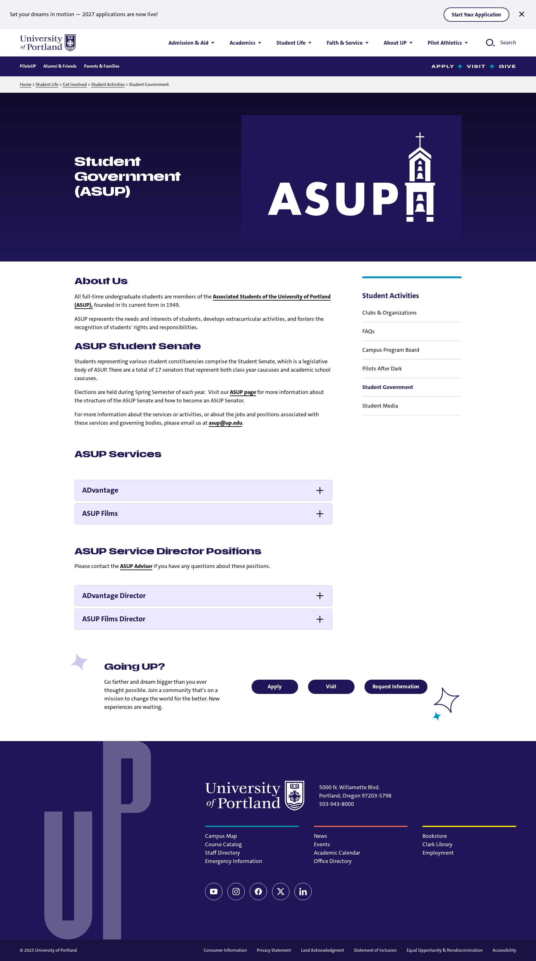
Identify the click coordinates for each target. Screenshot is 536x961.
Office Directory (333, 861)
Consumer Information (225, 950)
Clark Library (437, 844)
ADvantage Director (114, 596)
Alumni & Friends (60, 66)
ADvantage (100, 490)
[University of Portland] (48, 42)
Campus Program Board (390, 350)
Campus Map (221, 836)
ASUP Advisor (136, 566)
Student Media (380, 405)
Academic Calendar (337, 852)
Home (25, 84)
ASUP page (243, 392)
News (320, 836)
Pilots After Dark (382, 368)
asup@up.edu (225, 423)
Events (322, 844)
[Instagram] (236, 891)
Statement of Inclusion (375, 950)
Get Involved (75, 84)
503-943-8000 (336, 804)
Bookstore (434, 836)
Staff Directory (222, 852)
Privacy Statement (274, 950)
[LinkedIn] (303, 891)
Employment (438, 852)
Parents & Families (101, 66)
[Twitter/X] (280, 891)
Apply (443, 66)
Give (507, 66)
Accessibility (504, 950)
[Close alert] (522, 14)
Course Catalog (223, 844)
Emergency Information (233, 861)
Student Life (47, 84)
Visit (476, 66)
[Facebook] (258, 891)
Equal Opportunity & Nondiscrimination (445, 950)
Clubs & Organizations (389, 312)
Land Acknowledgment (322, 950)
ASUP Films (100, 513)
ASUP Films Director (113, 619)
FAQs (368, 331)
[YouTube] (213, 891)
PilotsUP (28, 66)
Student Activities (108, 84)
